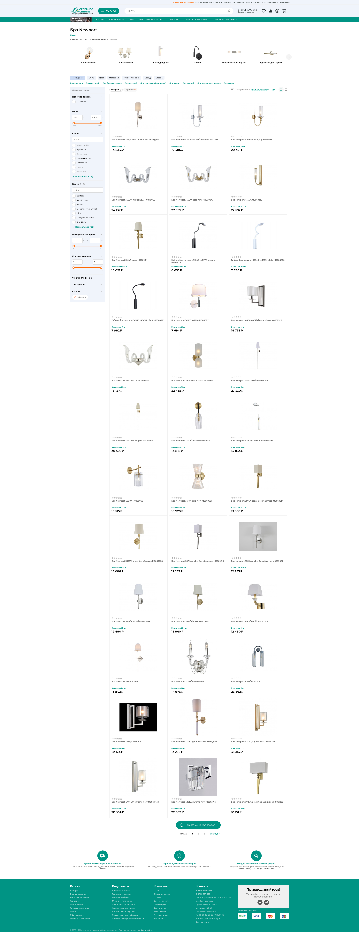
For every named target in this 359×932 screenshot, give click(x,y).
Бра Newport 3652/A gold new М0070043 (192, 200)
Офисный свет (77, 915)
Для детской (131, 83)
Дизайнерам (160, 904)
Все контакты (202, 922)
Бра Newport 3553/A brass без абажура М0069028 (137, 561)
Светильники (76, 904)
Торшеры (74, 901)
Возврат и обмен (120, 897)
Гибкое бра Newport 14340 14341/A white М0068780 (257, 260)
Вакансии (159, 918)
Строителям (159, 908)
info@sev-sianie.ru (204, 901)
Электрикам (160, 911)
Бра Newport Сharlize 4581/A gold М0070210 (253, 140)
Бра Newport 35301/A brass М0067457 (190, 441)
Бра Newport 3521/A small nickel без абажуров (135, 140)
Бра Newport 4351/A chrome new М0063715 (193, 802)
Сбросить (129, 89)
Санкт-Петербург (212, 918)
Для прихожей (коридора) (153, 83)
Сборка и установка (122, 901)
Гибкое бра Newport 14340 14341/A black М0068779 (137, 320)
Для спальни (76, 83)
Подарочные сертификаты (125, 915)
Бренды (228, 2)
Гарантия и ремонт (121, 894)
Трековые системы (79, 908)
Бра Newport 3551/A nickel (124, 681)
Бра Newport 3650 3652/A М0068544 (130, 380)
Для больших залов (112, 83)
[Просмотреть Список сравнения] (270, 12)
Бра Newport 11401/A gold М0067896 (249, 621)
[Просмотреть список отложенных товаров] (264, 12)
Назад (73, 35)
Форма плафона (131, 78)
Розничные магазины (183, 2)
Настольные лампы (79, 897)
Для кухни (174, 83)
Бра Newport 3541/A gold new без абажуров (194, 742)
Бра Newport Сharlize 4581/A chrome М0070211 (195, 140)
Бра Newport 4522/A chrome (245, 681)
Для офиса (229, 83)
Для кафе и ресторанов (209, 83)
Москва (199, 918)
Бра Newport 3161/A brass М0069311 (129, 260)
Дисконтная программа (123, 911)
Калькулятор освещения (124, 908)
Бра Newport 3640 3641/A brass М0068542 (193, 380)
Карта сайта (146, 930)
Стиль (91, 78)
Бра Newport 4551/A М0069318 (246, 200)
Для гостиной (92, 83)
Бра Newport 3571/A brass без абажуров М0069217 (257, 501)
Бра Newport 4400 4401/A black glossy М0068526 (256, 320)
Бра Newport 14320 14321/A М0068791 (190, 320)
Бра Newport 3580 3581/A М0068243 (249, 380)
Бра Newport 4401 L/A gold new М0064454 (253, 742)
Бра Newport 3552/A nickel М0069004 (130, 621)
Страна (159, 78)
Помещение (77, 78)
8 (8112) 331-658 (203, 894)
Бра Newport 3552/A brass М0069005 (190, 621)
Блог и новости (161, 901)
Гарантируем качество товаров (179, 863)
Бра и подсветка (78, 894)
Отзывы (158, 897)
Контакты (285, 2)
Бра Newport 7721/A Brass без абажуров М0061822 (257, 802)
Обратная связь (162, 894)
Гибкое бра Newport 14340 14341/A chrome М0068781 (193, 261)
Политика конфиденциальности (128, 918)
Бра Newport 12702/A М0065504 (187, 681)
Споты (73, 911)
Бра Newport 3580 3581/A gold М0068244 (132, 441)
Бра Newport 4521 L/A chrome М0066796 (252, 441)
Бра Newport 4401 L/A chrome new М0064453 (135, 802)
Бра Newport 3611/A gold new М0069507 (191, 501)
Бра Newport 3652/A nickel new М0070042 (133, 200)
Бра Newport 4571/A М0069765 (127, 501)
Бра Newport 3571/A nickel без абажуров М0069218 (197, 561)
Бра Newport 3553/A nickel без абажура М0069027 (257, 561)
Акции (218, 2)
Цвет (101, 78)
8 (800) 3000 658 (247, 10)
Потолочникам (161, 915)
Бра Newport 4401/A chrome (126, 742)
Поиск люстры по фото (123, 904)
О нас (156, 890)
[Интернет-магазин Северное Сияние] (81, 11)
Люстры (74, 890)
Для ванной (188, 83)
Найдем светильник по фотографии (256, 863)
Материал (114, 78)
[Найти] (229, 11)
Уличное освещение (80, 918)
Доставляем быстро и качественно (102, 863)
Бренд (148, 78)
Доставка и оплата (242, 2)
